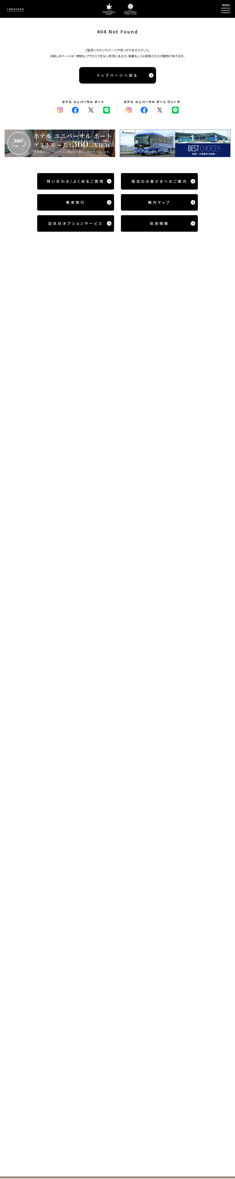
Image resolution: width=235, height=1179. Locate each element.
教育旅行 (75, 202)
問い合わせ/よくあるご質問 (75, 181)
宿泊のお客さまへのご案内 (159, 181)
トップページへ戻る (117, 75)
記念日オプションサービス (75, 223)
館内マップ (159, 202)
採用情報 (159, 223)
